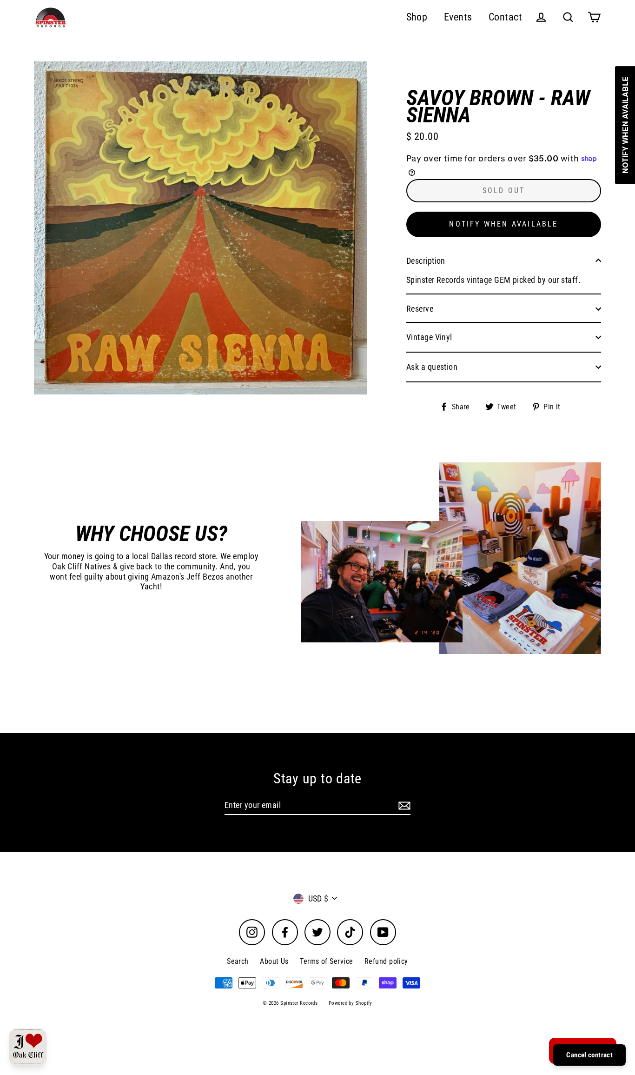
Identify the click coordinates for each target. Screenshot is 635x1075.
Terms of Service (326, 961)
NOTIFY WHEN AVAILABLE (503, 224)
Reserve (419, 309)
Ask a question (431, 367)
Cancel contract (589, 1055)
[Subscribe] (403, 805)
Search (238, 961)
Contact (505, 17)
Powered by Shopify (350, 1003)
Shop (417, 17)
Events (458, 17)
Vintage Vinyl (429, 337)
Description (425, 261)
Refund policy (386, 961)
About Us (274, 961)
